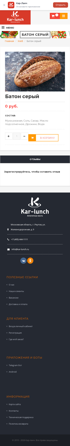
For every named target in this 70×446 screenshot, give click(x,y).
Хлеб (20, 41)
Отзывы (35, 159)
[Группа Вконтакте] (23, 261)
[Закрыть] (4, 5)
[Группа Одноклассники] (30, 261)
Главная (9, 41)
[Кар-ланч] (15, 17)
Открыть (60, 4)
